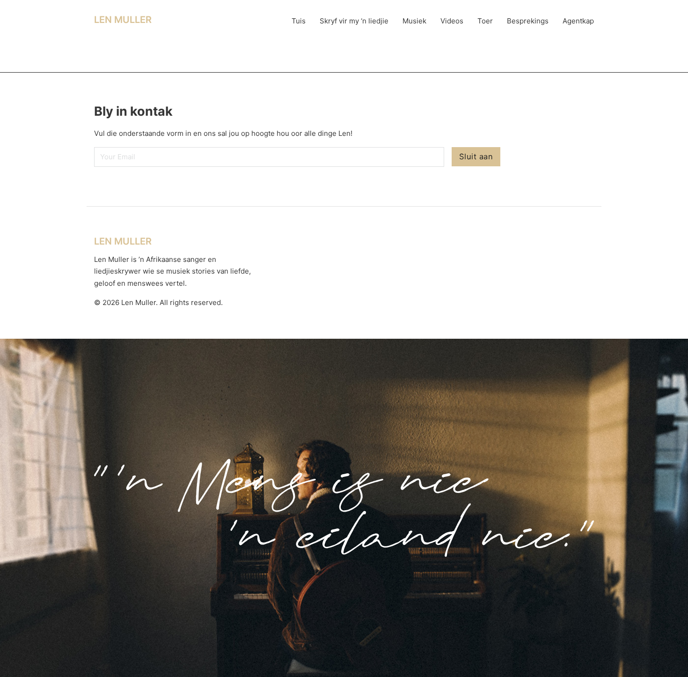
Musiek (414, 20)
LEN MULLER (123, 19)
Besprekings (528, 20)
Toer (485, 20)
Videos (451, 20)
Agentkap (578, 20)
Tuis (299, 20)
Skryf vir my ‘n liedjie (354, 20)
